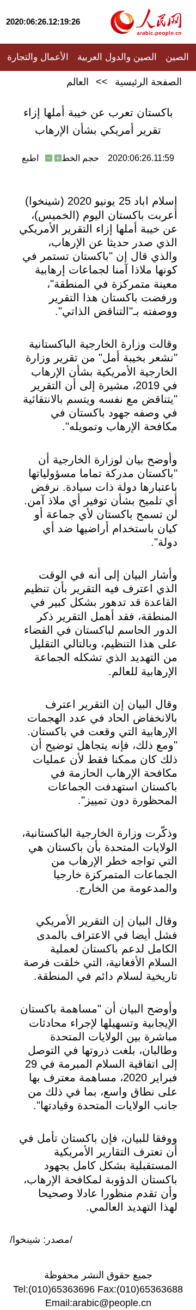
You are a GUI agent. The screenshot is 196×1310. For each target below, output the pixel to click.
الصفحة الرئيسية (148, 81)
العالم (77, 81)
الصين (177, 57)
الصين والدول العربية (117, 57)
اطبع (30, 158)
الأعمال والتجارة (38, 57)
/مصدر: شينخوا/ (41, 1239)
